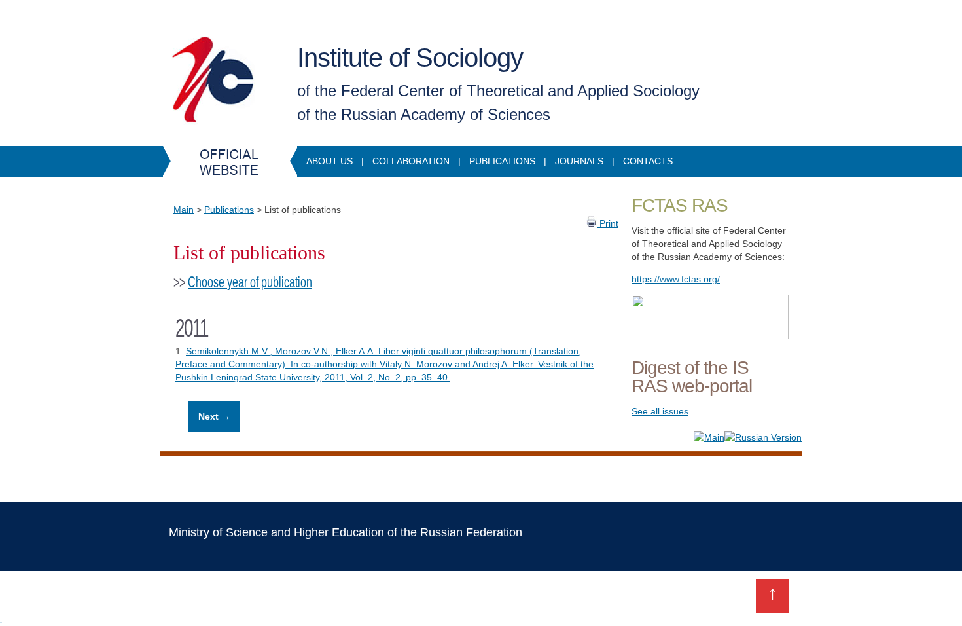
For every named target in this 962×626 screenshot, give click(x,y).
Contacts (648, 161)
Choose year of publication (250, 282)
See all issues (660, 411)
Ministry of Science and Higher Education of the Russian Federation (345, 532)
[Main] (709, 437)
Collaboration (411, 161)
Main (183, 209)
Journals (579, 161)
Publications (502, 161)
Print (607, 223)
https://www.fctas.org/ (676, 279)
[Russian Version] (763, 437)
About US (329, 161)
